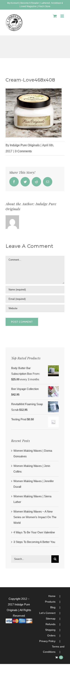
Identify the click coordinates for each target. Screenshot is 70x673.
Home (51, 596)
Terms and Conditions (53, 649)
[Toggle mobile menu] (62, 16)
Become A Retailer (29, 3)
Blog (52, 607)
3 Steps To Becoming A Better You (34, 541)
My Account (13, 3)
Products (50, 601)
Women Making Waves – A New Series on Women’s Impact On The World (34, 517)
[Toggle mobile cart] (55, 16)
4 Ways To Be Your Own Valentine (34, 532)
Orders (51, 635)
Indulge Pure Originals (25, 145)
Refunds (50, 624)
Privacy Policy (47, 641)
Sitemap (50, 618)
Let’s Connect (47, 612)
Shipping (50, 629)
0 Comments (23, 151)
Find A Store (44, 6)
